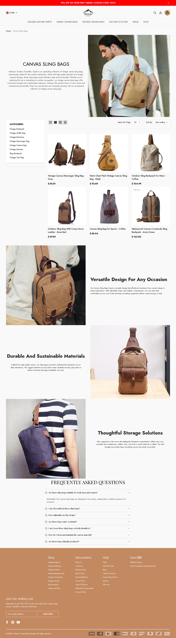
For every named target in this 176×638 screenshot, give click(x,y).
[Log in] (160, 12)
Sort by (149, 122)
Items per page (124, 122)
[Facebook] (7, 622)
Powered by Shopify (28, 633)
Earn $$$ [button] (136, 557)
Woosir (16, 633)
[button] (16, 12)
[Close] (168, 3)
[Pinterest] (12, 622)
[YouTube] (18, 622)
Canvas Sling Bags (20, 31)
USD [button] (12, 12)
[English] (7, 12)
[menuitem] (25, 129)
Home (8, 31)
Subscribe (48, 614)
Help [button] (106, 557)
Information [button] (83, 557)
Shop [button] (51, 557)
